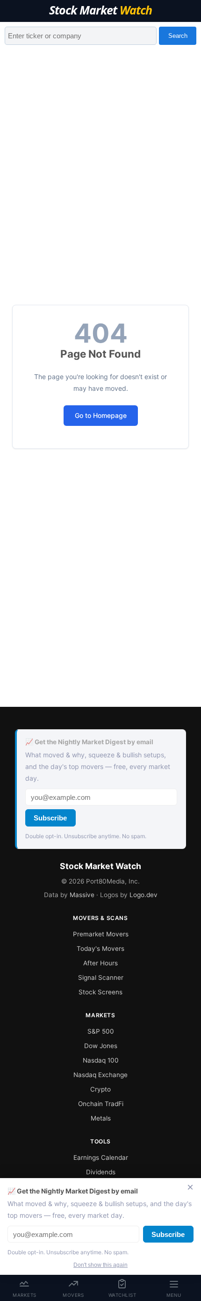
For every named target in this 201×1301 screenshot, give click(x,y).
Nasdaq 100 (101, 1060)
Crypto (100, 1089)
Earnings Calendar (100, 1157)
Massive (82, 894)
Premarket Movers (101, 934)
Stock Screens (100, 992)
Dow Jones (100, 1045)
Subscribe (50, 818)
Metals (101, 1118)
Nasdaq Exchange (100, 1074)
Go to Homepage (101, 415)
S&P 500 (100, 1031)
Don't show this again (100, 1265)
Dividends (100, 1172)
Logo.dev (143, 894)
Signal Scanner (100, 977)
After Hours (100, 963)
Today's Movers (100, 948)
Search (177, 35)
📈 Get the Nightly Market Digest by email (89, 742)
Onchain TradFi (100, 1103)
